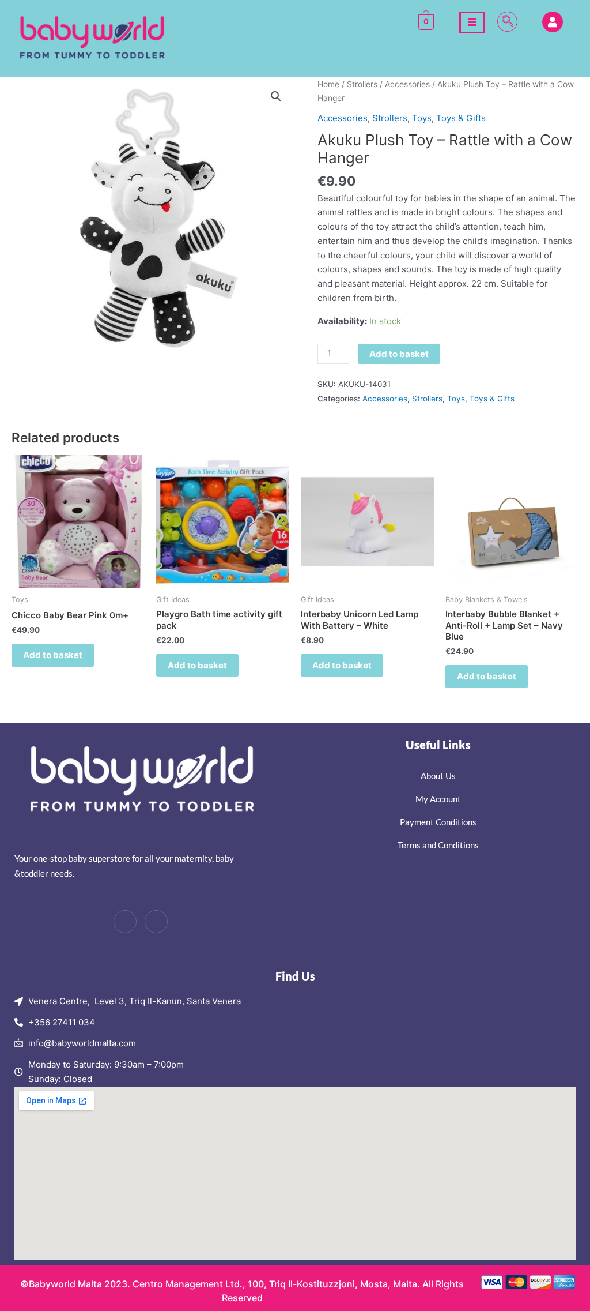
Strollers (362, 84)
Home (328, 84)
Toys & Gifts (461, 117)
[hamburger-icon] (472, 22)
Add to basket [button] (52, 654)
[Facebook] (125, 921)
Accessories (407, 84)
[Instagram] (156, 921)
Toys (422, 117)
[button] (507, 22)
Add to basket (399, 353)
